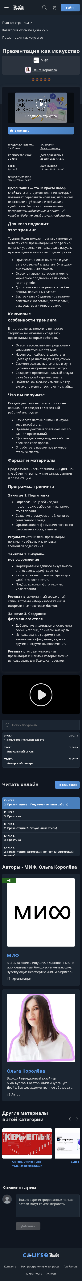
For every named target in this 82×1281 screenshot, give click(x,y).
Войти (70, 7)
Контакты (10, 1266)
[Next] (77, 1119)
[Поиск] (44, 7)
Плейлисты (71, 1266)
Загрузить (21, 130)
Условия (52, 1273)
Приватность (33, 1273)
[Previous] (69, 1119)
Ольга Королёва (26, 1071)
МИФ (13, 955)
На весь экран (67, 785)
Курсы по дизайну (50, 148)
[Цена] (54, 7)
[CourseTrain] (18, 7)
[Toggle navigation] (6, 7)
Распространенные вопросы (40, 1266)
